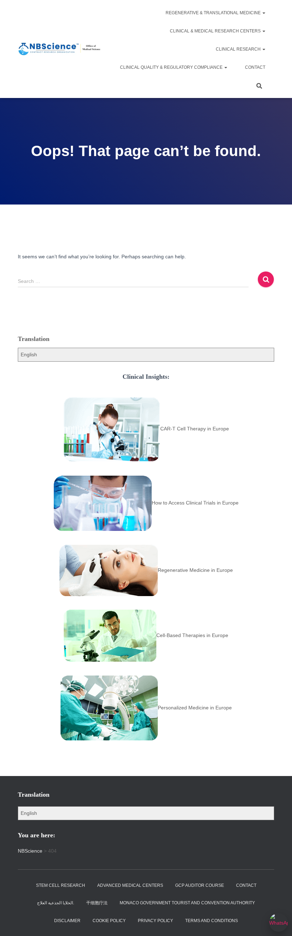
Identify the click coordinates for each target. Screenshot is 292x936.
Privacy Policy (155, 920)
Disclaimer (67, 920)
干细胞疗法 (97, 902)
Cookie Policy (109, 920)
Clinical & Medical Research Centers (216, 31)
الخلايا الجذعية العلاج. (55, 902)
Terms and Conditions (211, 920)
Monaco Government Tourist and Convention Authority (187, 902)
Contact (255, 67)
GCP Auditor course (199, 885)
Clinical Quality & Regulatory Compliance (172, 67)
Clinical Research (239, 49)
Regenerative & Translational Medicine (214, 12)
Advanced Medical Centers (130, 885)
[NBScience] (59, 49)
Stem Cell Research (60, 885)
